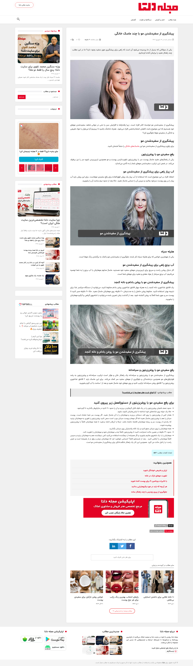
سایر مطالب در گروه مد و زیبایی (163, 565)
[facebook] (130, 546)
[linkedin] (113, 546)
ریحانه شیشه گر (160, 525)
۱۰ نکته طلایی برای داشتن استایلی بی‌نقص (159, 598)
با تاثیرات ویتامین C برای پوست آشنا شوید (149, 481)
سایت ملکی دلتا (24, 5)
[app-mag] (128, 500)
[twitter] (122, 546)
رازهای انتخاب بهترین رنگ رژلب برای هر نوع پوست (124, 598)
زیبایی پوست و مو (156, 531)
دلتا (163, 663)
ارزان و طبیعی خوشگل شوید (155, 470)
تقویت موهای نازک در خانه (156, 475)
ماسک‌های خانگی (132, 146)
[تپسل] (21, 125)
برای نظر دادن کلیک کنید (122, 557)
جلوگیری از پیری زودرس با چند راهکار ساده (149, 492)
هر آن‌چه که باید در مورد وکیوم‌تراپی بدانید (149, 486)
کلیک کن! (39, 159)
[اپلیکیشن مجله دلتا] (55, 640)
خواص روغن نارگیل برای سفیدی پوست (88, 598)
